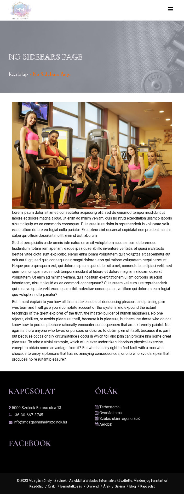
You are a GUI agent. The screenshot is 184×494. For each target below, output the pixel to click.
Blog (132, 486)
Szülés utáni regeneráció (119, 419)
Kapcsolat (147, 486)
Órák (51, 486)
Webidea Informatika (101, 480)
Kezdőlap (18, 74)
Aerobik (105, 424)
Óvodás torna (110, 413)
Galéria (120, 486)
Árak (106, 486)
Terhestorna (109, 407)
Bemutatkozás (71, 486)
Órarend (92, 486)
